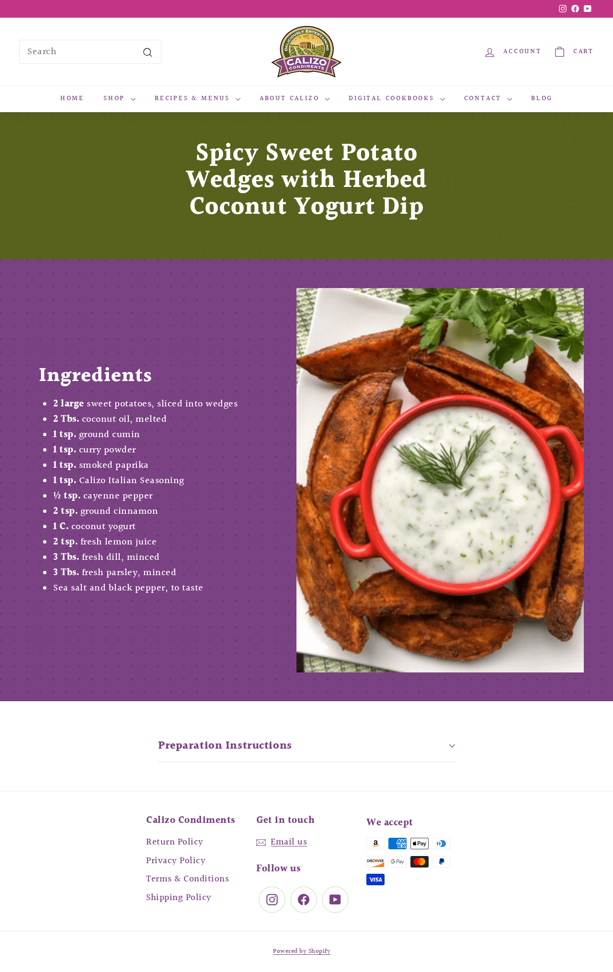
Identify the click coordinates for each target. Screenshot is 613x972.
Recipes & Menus (194, 98)
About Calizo (291, 98)
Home (72, 98)
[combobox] (90, 52)
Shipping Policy (179, 898)
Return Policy (175, 842)
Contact (484, 98)
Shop (115, 98)
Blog (542, 98)
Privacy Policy (175, 861)
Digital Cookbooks (393, 98)
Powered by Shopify (301, 951)
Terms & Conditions (187, 879)
